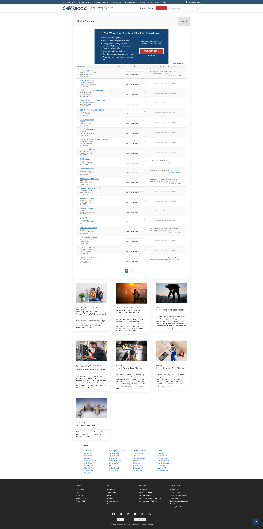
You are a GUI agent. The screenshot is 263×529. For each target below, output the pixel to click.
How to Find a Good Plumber (129, 367)
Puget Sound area (176, 498)
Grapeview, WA (138, 456)
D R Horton (84, 71)
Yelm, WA (87, 473)
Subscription (112, 492)
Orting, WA (136, 463)
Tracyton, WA (88, 470)
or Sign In (151, 55)
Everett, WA (88, 456)
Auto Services (86, 2)
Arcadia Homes (86, 208)
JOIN (120, 520)
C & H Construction (88, 247)
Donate (142, 8)
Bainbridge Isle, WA (139, 451)
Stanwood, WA (138, 468)
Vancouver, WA (114, 470)
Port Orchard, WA (163, 463)
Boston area (174, 489)
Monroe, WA (137, 460)
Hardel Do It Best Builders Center (93, 139)
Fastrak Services (87, 80)
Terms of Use (81, 498)
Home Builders (85, 21)
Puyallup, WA (88, 465)
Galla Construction (87, 130)
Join (161, 8)
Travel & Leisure (160, 2)
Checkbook (143, 489)
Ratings (184, 21)
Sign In (150, 8)
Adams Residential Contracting (92, 100)
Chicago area (175, 492)
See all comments (176, 75)
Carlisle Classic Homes (89, 257)
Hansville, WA (162, 456)
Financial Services (130, 2)
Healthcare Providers (101, 2)
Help (77, 492)
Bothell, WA (88, 453)
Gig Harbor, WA (114, 456)
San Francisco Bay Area (179, 501)
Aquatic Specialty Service (90, 198)
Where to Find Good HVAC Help (90, 367)
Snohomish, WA (114, 468)
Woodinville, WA (162, 470)
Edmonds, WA (162, 453)
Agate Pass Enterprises (89, 179)
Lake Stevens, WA (139, 458)
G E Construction (87, 120)
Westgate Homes (87, 169)
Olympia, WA (113, 463)
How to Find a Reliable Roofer (170, 309)
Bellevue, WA (161, 451)
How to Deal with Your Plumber (170, 367)
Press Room (111, 495)
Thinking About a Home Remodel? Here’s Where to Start (91, 311)
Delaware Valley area (178, 495)
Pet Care (142, 2)
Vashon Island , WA (139, 470)
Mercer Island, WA (115, 460)
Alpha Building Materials (90, 188)
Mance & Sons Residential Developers (96, 90)
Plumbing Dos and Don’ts (87, 424)
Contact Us (80, 489)
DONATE (140, 520)
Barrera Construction (88, 228)
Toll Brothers (85, 159)
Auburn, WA (88, 451)
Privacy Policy (81, 501)
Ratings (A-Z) (112, 489)
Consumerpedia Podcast (148, 501)
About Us (79, 495)
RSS (109, 504)
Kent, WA (87, 458)
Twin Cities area (176, 504)
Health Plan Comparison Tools (150, 498)
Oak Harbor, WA (89, 463)
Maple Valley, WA (90, 460)
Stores (150, 2)
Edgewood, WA (138, 453)
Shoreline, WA (89, 468)
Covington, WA (114, 453)
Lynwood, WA (162, 458)
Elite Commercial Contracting (92, 110)
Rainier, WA (113, 465)
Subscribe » (151, 51)
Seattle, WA (137, 465)
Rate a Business (113, 501)
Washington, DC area (178, 507)
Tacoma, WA (161, 468)
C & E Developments (88, 238)
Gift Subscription (145, 495)
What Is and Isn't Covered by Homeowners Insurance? (129, 310)
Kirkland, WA (113, 458)
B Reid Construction (88, 218)
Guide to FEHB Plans (146, 492)
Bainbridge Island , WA (116, 451)
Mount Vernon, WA (163, 460)
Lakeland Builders (87, 149)
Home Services (116, 2)
